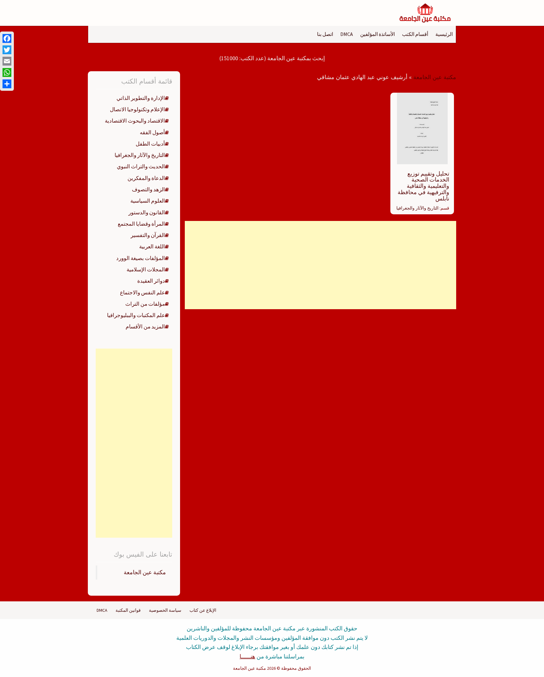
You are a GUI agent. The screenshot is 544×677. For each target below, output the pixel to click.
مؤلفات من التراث (145, 303)
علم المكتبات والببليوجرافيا (136, 315)
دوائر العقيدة (151, 280)
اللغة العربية (152, 246)
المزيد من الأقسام (145, 326)
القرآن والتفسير (148, 235)
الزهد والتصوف (148, 189)
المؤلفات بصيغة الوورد (140, 258)
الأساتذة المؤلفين (377, 34)
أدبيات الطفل (150, 143)
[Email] (7, 61)
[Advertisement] (320, 265)
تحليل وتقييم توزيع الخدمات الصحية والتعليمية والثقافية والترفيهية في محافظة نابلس (423, 186)
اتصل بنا (325, 34)
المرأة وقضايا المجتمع (141, 223)
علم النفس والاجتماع (142, 292)
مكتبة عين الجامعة (434, 77)
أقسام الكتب (415, 34)
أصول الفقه (152, 132)
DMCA (346, 34)
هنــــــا (247, 656)
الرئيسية (444, 34)
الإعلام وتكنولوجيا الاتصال (137, 109)
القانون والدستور (146, 212)
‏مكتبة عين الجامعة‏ (145, 572)
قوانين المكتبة (128, 610)
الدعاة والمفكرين (146, 178)
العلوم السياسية (147, 200)
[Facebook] (7, 38)
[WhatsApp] (7, 72)
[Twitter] (7, 49)
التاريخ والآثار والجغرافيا (417, 208)
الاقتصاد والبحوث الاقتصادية (135, 120)
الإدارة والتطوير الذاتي (140, 98)
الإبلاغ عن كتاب (203, 610)
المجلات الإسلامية (146, 269)
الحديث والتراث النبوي (141, 166)
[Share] (7, 84)
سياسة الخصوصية (165, 610)
